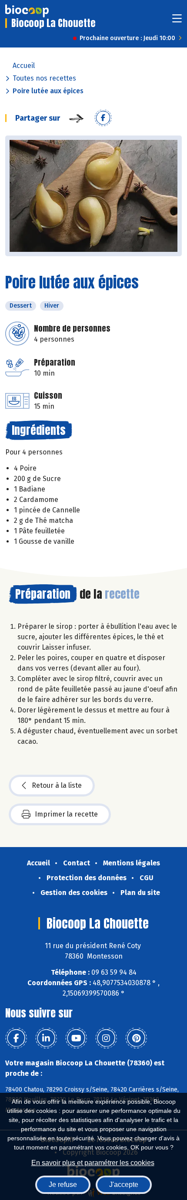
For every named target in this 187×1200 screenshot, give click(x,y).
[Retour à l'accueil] (27, 10)
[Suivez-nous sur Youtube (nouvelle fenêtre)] (76, 1038)
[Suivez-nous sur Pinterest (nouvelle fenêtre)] (136, 1038)
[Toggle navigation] (177, 21)
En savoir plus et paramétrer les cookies (92, 1162)
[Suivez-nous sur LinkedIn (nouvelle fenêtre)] (46, 1038)
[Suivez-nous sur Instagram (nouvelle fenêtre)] (106, 1038)
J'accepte (123, 1184)
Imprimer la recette (66, 814)
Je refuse (63, 1184)
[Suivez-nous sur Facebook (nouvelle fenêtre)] (16, 1038)
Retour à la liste (57, 785)
